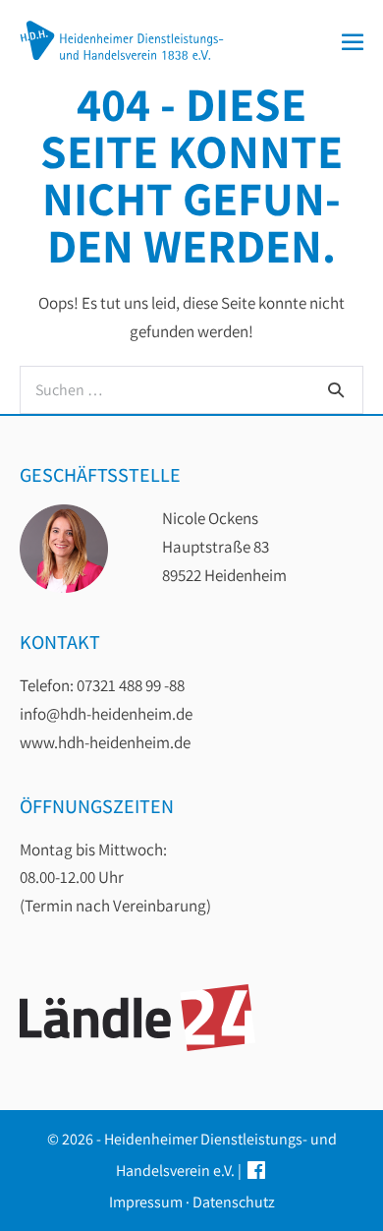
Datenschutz (233, 1202)
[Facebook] (256, 1170)
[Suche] (336, 389)
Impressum (146, 1202)
